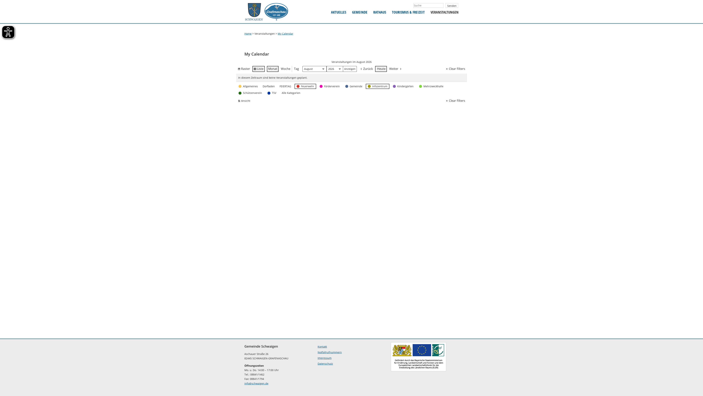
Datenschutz (325, 363)
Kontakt (322, 346)
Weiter (393, 69)
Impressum (325, 358)
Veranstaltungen (445, 12)
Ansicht (245, 101)
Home (248, 33)
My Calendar (285, 33)
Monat (272, 69)
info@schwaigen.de (256, 383)
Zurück (368, 69)
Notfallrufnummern (330, 352)
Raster (244, 69)
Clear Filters (457, 69)
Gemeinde (359, 12)
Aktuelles (338, 12)
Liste (258, 69)
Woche (285, 69)
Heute (381, 69)
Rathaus (379, 12)
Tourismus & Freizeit (408, 12)
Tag (296, 69)
